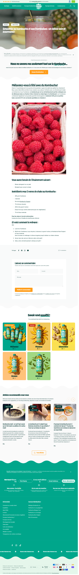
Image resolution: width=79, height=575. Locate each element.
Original (38, 376)
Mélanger (14, 346)
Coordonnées (13, 569)
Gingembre (63, 346)
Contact (5, 512)
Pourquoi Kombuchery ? (9, 517)
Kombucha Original (25, 201)
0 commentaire (63, 250)
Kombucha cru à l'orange (34, 512)
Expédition (5, 508)
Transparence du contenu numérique (12, 534)
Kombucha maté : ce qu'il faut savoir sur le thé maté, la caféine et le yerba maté (14, 426)
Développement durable (9, 522)
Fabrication (5, 524)
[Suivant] (73, 399)
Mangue (38, 346)
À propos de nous (7, 519)
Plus (4, 443)
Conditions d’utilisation (6, 567)
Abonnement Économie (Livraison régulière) (14, 515)
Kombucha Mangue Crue (34, 510)
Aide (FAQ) (5, 510)
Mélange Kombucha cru (34, 505)
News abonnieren (68, 481)
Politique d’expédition (15, 567)
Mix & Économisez (32, 517)
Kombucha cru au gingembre (35, 508)
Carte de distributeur (8, 527)
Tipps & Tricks (15, 24)
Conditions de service (49, 293)
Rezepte (6, 24)
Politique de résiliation (7, 569)
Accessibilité (6, 529)
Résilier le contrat (7, 531)
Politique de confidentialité (37, 293)
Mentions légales (23, 567)
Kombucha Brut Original (34, 515)
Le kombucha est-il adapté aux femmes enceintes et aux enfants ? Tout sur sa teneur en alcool (39, 426)
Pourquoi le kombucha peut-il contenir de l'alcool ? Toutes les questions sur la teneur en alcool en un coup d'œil (64, 427)
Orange (14, 376)
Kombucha (33, 406)
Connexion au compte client (10, 505)
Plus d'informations (55, 573)
